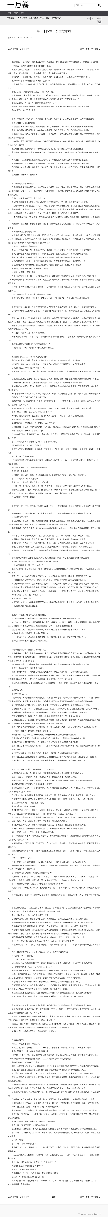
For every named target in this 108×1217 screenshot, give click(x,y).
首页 (10, 13)
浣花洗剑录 (33, 18)
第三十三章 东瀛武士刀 (19, 49)
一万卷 (18, 18)
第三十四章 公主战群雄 (50, 18)
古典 (22, 13)
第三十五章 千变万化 (89, 49)
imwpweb (97, 1214)
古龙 (16, 13)
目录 (54, 1197)
